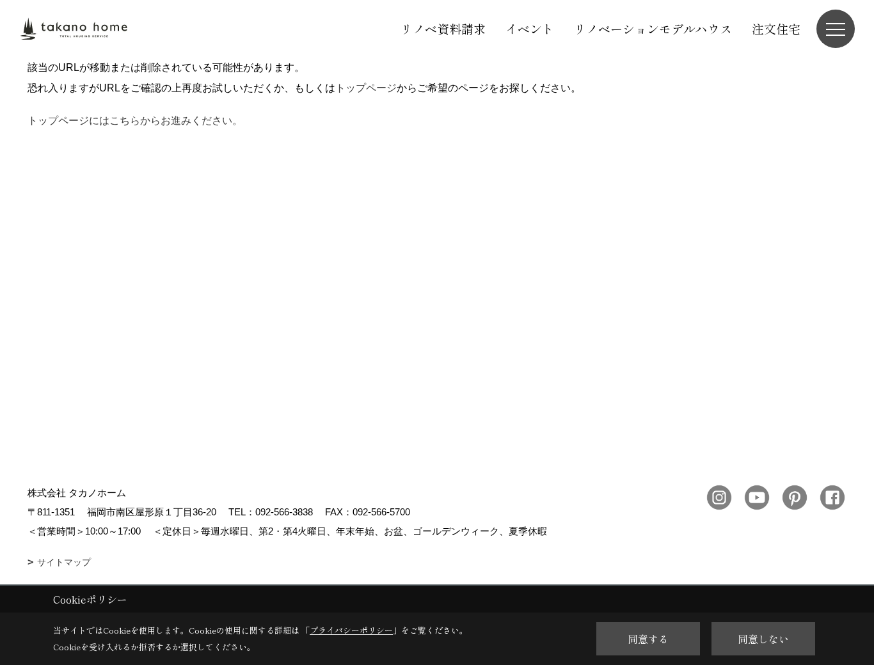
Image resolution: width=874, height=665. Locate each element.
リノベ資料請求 (443, 28)
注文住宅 (776, 28)
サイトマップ (64, 562)
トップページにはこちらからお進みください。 (135, 120)
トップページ (366, 87)
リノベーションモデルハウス (653, 28)
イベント (529, 28)
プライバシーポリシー (351, 630)
